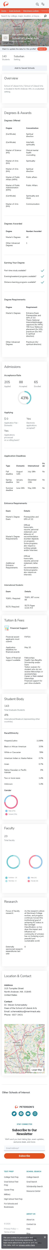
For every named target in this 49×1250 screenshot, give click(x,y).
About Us (30, 1219)
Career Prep (9, 1190)
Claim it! (42, 49)
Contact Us (31, 1224)
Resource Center (33, 1191)
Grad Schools (14, 10)
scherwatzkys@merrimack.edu (25, 1011)
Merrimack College (31, 10)
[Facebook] (21, 1113)
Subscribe (24, 1155)
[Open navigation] (43, 4)
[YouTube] (28, 1113)
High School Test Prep (13, 1199)
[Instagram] (35, 1113)
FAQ (28, 1229)
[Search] (37, 4)
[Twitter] (14, 1113)
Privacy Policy (10, 1229)
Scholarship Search (35, 1186)
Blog (28, 1233)
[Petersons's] (5, 4)
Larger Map (37, 1069)
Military (7, 1194)
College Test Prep (11, 1177)
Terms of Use (9, 1232)
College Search (33, 1177)
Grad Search (32, 1182)
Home (3, 10)
